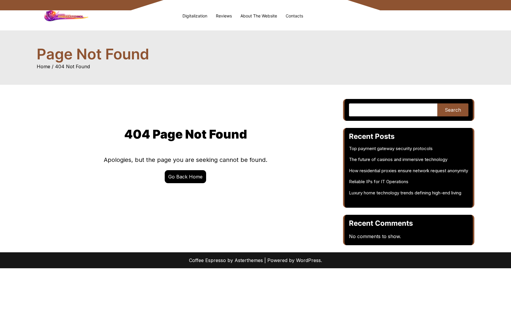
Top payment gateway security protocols (391, 148)
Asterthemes (249, 260)
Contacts (294, 15)
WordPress (308, 260)
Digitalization (194, 15)
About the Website (258, 15)
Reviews (224, 15)
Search (453, 110)
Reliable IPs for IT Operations (378, 181)
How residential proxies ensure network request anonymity (408, 170)
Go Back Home (185, 177)
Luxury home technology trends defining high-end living (405, 193)
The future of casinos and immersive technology (398, 159)
